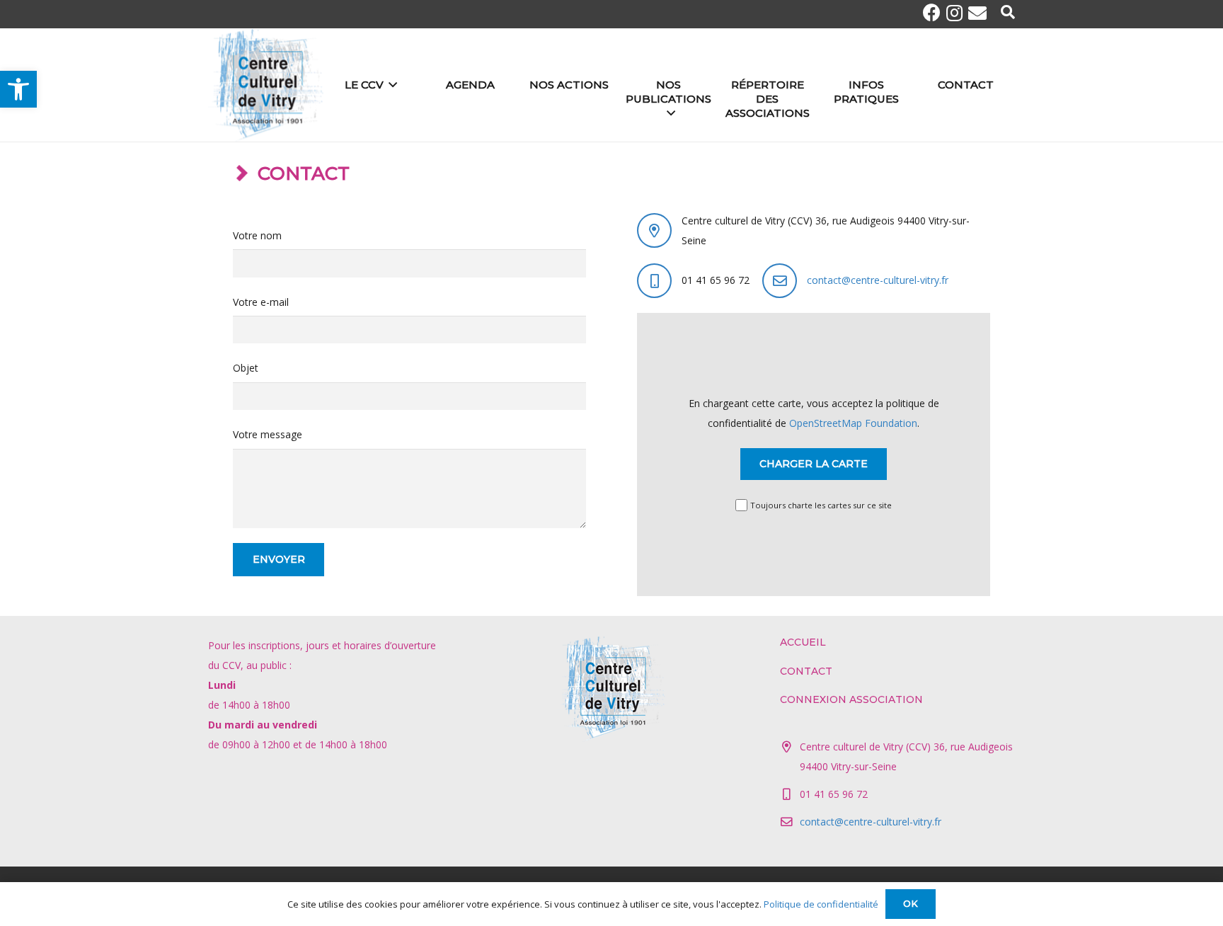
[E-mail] (977, 13)
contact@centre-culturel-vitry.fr (877, 280)
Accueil (803, 642)
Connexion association (851, 699)
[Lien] (266, 85)
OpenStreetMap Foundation (853, 423)
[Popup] (1008, 13)
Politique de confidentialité (821, 904)
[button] (18, 89)
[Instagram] (957, 13)
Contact (806, 671)
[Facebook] (934, 12)
